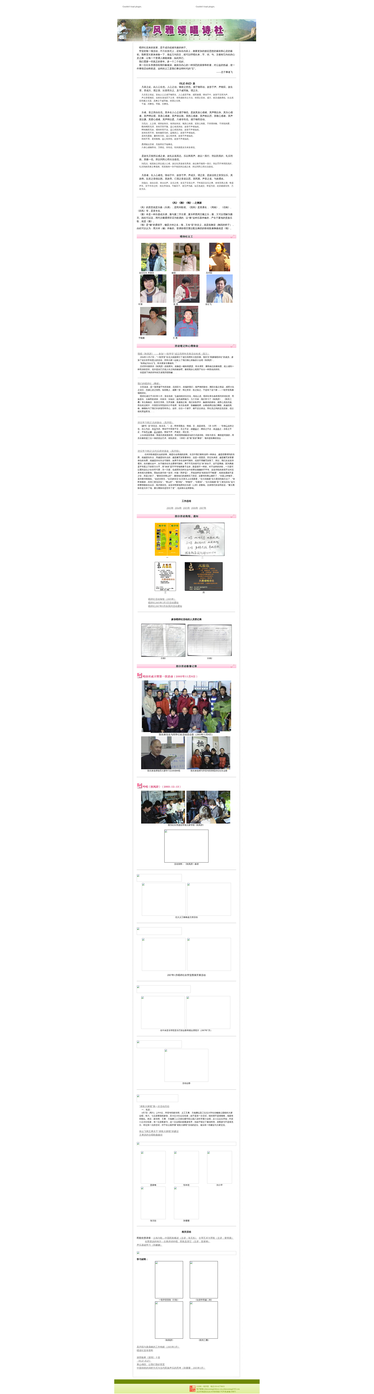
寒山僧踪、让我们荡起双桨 (151, 1364)
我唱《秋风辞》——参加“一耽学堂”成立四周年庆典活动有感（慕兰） (174, 354)
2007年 (202, 508)
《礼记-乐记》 (144, 1361)
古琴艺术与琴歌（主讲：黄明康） (216, 1238)
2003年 (170, 508)
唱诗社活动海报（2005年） (162, 599)
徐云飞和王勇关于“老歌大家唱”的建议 (159, 1131)
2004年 (178, 508)
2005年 (186, 508)
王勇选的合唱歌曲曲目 (151, 1135)
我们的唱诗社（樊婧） (149, 383)
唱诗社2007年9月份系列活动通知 (165, 606)
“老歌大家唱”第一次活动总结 (154, 1106)
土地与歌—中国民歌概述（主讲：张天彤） (175, 1238)
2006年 (194, 508)
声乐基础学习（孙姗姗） (149, 1245)
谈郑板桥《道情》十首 (148, 1357)
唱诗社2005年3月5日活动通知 (163, 602)
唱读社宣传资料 (145, 1350)
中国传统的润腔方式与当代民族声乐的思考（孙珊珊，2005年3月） (171, 1368)
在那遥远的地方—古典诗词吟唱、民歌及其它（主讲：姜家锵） (177, 1241)
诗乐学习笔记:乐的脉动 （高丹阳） (156, 422)
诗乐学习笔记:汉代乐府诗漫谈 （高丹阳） (159, 451)
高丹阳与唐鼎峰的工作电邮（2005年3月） (158, 1347)
